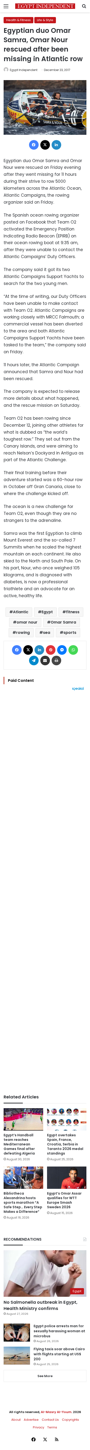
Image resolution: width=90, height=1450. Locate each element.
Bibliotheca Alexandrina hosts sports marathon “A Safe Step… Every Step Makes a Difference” (23, 1202)
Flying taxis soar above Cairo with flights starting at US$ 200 (59, 1354)
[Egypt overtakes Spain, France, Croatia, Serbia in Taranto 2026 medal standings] (67, 1119)
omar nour (27, 622)
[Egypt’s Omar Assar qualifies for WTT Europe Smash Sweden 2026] (67, 1178)
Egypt (47, 612)
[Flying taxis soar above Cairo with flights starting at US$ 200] (17, 1356)
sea (46, 632)
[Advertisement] (45, 892)
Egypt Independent (23, 70)
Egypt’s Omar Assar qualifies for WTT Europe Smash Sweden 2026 (64, 1200)
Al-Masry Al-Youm (56, 1412)
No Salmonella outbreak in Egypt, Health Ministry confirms (41, 1305)
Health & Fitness (18, 20)
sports (69, 632)
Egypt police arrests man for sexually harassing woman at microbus (59, 1331)
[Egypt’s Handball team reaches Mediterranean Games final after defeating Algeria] (23, 1119)
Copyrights (70, 1419)
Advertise (31, 1419)
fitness (72, 612)
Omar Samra (63, 622)
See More (45, 1376)
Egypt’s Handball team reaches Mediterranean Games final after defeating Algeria (19, 1144)
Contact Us (50, 1419)
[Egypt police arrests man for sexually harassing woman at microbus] (17, 1333)
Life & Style (45, 20)
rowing (23, 632)
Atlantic (20, 612)
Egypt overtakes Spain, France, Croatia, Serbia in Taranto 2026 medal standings (65, 1144)
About (16, 1419)
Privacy (38, 1427)
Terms (52, 1427)
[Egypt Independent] (45, 6)
